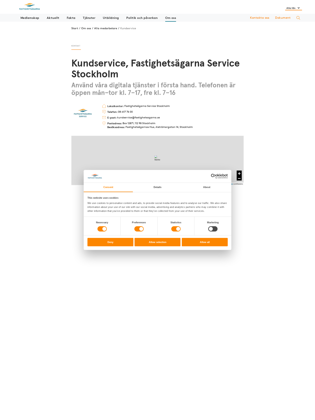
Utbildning (111, 18)
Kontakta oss (259, 17)
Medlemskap (30, 18)
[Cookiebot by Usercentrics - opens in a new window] (213, 176)
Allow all (205, 242)
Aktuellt (53, 18)
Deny (110, 242)
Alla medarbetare (105, 28)
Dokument (283, 17)
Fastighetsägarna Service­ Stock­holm (138, 106)
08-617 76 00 (120, 111)
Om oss (170, 18)
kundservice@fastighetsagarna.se (133, 117)
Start (74, 28)
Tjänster (89, 18)
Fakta (71, 18)
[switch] (139, 229)
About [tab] (206, 187)
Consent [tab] (108, 187)
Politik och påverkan (142, 18)
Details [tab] (158, 187)
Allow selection (157, 242)
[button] (157, 158)
